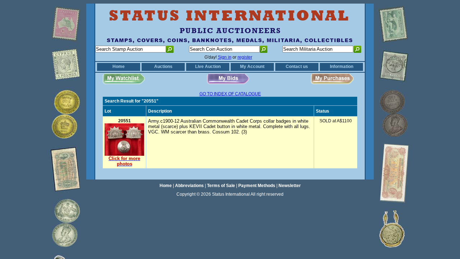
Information (341, 66)
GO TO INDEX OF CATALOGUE (230, 93)
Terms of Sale (221, 185)
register (245, 57)
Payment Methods (256, 185)
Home (118, 66)
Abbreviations (189, 185)
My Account (252, 66)
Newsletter (290, 185)
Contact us (297, 66)
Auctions (163, 66)
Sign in (224, 57)
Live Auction (208, 66)
